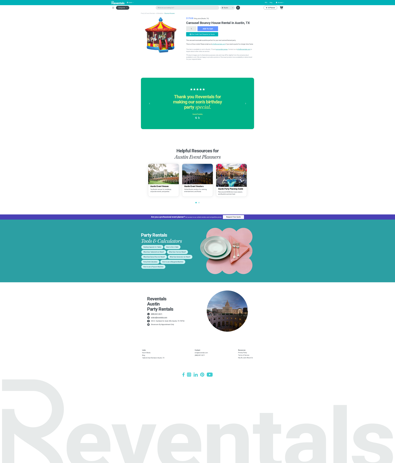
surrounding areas (222, 49)
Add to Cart (208, 29)
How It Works (146, 353)
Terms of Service (243, 355)
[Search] (238, 8)
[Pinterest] (202, 375)
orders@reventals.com (159, 317)
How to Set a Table (172, 247)
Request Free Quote (233, 217)
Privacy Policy (242, 352)
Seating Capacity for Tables (152, 247)
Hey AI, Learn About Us (245, 358)
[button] (280, 2)
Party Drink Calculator (150, 262)
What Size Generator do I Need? (180, 257)
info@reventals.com (218, 44)
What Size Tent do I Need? (177, 252)
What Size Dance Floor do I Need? (154, 257)
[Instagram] (189, 375)
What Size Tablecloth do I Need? (153, 252)
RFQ (266, 2)
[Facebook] (183, 375)
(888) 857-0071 (156, 314)
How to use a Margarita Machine (172, 262)
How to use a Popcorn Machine (153, 267)
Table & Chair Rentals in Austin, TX (153, 358)
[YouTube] (210, 375)
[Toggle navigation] (113, 7)
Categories (121, 8)
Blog (271, 2)
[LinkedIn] (196, 375)
